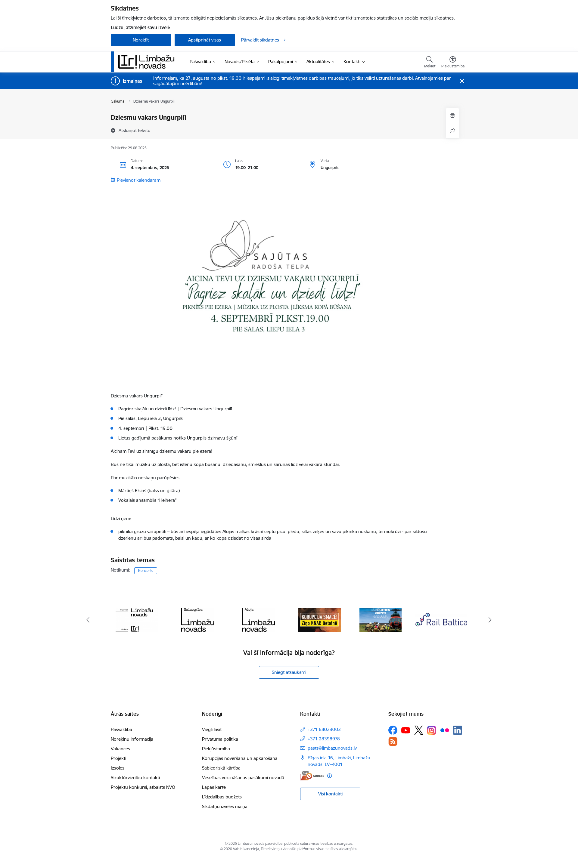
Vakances (120, 749)
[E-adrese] (312, 776)
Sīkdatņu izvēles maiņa (224, 806)
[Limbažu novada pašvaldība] (148, 61)
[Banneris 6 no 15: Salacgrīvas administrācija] (197, 619)
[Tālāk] (490, 619)
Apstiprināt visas (204, 40)
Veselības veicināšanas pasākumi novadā (243, 777)
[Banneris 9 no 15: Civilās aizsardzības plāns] (380, 619)
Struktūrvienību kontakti (135, 777)
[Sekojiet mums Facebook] (392, 730)
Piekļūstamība (216, 749)
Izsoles (117, 768)
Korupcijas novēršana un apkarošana (240, 758)
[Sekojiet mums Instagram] (431, 730)
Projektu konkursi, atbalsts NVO (143, 787)
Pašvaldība (121, 729)
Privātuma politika (220, 739)
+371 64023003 (324, 729)
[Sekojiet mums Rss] (392, 741)
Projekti (118, 758)
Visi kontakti (330, 794)
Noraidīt (141, 40)
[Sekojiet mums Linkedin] (457, 730)
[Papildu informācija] (329, 775)
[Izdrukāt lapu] (452, 115)
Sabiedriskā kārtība (221, 768)
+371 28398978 (324, 739)
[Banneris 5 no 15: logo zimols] (137, 619)
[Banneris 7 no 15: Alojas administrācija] (258, 619)
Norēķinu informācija (132, 739)
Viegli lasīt (212, 729)
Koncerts (145, 570)
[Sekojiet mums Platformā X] (418, 730)
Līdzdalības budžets (222, 797)
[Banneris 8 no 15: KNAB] (319, 619)
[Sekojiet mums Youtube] (405, 729)
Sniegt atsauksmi (289, 672)
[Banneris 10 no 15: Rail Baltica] (441, 619)
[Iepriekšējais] (88, 619)
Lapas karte (214, 787)
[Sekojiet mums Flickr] (444, 729)
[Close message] (462, 81)
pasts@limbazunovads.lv (332, 748)
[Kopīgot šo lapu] (452, 130)
